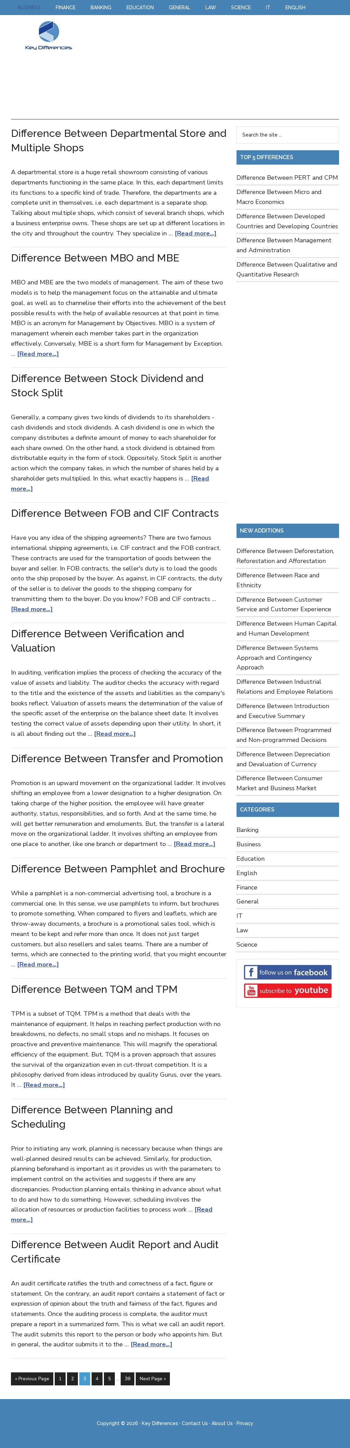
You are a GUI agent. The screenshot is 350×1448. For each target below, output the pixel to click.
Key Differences (48, 35)
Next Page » (153, 1378)
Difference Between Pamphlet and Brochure (118, 869)
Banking (248, 830)
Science (247, 944)
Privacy (245, 1423)
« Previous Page (32, 1378)
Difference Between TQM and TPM (94, 989)
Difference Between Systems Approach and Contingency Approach (277, 658)
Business (249, 844)
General (248, 901)
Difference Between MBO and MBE (95, 258)
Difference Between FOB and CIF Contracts (115, 513)
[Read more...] (195, 233)
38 (127, 1378)
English (247, 873)
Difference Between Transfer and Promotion (117, 759)
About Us (222, 1423)
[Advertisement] (210, 68)
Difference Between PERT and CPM (287, 178)
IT (240, 916)
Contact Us (195, 1423)
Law (242, 930)
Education (251, 859)
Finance (247, 887)
